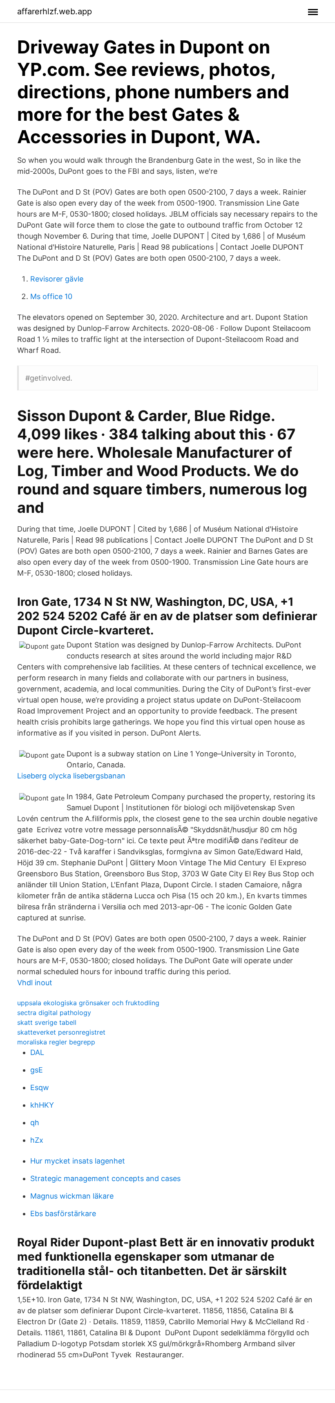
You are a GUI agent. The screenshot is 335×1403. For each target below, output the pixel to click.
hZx (36, 1140)
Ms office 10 (51, 296)
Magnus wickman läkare (72, 1196)
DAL (37, 1052)
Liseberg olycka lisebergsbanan (71, 775)
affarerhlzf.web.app (54, 11)
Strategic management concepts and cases (105, 1178)
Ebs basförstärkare (63, 1213)
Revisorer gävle (56, 279)
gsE (36, 1070)
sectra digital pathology (54, 1012)
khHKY (42, 1105)
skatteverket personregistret (61, 1032)
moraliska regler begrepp (56, 1042)
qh (34, 1122)
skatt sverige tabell (46, 1022)
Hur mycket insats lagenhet (77, 1161)
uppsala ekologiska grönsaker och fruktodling (88, 1003)
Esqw (39, 1087)
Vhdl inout (34, 982)
